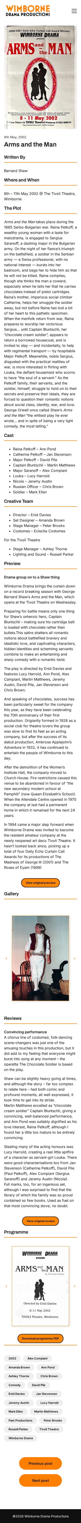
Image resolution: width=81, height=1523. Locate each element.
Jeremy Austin (19, 1402)
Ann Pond (48, 1367)
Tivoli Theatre (49, 1429)
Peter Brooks (53, 1420)
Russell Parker (18, 1429)
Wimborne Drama (21, 1438)
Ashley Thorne (19, 1376)
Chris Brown (49, 1376)
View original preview (41, 882)
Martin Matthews (46, 1411)
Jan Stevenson (46, 1394)
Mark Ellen (16, 1411)
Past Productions (20, 1420)
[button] (6, 958)
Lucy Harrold (49, 1402)
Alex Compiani (37, 1358)
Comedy (15, 1385)
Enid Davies (17, 1394)
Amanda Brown (19, 1367)
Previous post (40, 1463)
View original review (41, 1221)
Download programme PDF (40, 1338)
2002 (12, 1358)
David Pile (38, 1385)
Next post (40, 1480)
